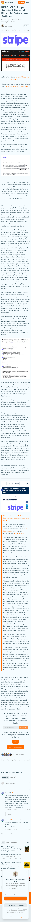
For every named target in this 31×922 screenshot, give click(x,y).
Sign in (27, 2)
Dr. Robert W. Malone (10, 25)
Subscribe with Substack (16, 905)
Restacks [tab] (12, 777)
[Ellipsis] (29, 793)
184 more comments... (7, 834)
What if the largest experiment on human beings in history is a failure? (11, 849)
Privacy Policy (20, 912)
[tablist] (8, 777)
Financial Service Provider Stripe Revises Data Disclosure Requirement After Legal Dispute (16, 518)
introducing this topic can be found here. (17, 86)
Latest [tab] (7, 842)
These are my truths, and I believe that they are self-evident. (11, 867)
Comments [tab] (5, 777)
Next (25, 766)
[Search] (28, 842)
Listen (27, 26)
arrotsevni (8, 820)
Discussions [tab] (14, 842)
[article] (15, 853)
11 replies (9, 814)
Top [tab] (3, 842)
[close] (26, 872)
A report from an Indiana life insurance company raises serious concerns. (11, 853)
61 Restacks (21, 754)
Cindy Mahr (8, 793)
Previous (6, 766)
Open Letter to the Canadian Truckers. (11, 864)
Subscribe (21, 2)
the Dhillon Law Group (20, 533)
